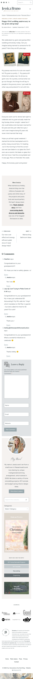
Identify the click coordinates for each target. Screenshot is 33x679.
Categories (8, 506)
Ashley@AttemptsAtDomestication (16, 328)
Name (7, 405)
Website (8, 423)
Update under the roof (20, 18)
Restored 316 (17, 670)
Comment (8, 373)
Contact (16, 662)
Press (20, 659)
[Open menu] (30, 9)
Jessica (9, 277)
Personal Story (7, 18)
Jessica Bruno (7, 27)
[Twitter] (9, 2)
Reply (6, 275)
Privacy (25, 659)
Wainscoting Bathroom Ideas (25, 234)
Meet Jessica (13, 659)
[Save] (26, 54)
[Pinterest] (6, 2)
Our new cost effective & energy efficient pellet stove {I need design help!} (8, 239)
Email (7, 414)
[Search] (26, 500)
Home (7, 659)
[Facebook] (1, 2)
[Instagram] (4, 2)
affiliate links (12, 31)
